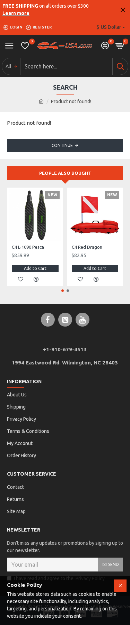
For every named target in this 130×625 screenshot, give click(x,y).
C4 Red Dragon (87, 247)
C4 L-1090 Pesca (28, 247)
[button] (62, 290)
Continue (62, 145)
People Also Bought (65, 173)
